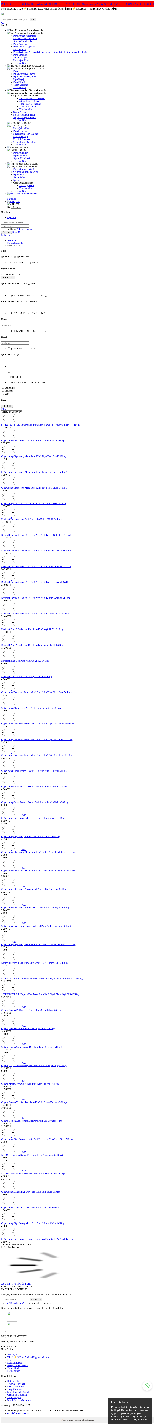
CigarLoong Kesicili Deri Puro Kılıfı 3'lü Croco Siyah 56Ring (43, 1139)
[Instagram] (12, 1321)
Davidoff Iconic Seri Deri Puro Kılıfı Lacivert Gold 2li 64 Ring (40, 582)
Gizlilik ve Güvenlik (17, 1394)
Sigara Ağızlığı (20, 112)
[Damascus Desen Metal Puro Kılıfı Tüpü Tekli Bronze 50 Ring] (11, 721)
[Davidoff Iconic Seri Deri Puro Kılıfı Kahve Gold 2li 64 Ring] (11, 611)
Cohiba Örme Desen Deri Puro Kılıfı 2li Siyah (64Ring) (35, 1047)
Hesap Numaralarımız (17, 1365)
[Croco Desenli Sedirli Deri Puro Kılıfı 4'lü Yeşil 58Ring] (11, 768)
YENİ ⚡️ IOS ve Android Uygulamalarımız (28, 1357)
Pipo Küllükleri (20, 155)
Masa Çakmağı (20, 136)
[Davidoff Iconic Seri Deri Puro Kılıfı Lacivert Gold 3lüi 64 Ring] (11, 548)
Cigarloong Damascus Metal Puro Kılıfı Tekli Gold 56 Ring (42, 926)
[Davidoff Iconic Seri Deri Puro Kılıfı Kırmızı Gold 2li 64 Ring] (11, 595)
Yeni (7, 394)
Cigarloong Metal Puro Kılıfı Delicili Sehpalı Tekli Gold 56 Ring (44, 944)
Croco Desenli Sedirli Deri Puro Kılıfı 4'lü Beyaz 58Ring (40, 786)
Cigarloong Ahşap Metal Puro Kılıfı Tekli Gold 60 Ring (40, 889)
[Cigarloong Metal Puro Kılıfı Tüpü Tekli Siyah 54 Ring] (11, 485)
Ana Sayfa (12, 1354)
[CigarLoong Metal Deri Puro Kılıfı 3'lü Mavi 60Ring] (11, 1220)
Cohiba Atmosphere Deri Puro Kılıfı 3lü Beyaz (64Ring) (36, 1120)
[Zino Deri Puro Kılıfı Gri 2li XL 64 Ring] (11, 658)
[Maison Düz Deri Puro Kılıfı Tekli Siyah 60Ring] (11, 1189)
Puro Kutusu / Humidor (24, 35)
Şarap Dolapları (20, 57)
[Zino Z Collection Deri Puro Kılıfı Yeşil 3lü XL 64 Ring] (11, 642)
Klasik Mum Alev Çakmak (26, 133)
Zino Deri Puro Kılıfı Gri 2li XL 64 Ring (29, 660)
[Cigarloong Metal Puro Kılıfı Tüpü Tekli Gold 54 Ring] (11, 453)
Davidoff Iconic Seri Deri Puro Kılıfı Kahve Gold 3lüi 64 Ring (40, 535)
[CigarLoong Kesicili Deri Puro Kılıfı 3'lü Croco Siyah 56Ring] (11, 1136)
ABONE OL (36, 1300)
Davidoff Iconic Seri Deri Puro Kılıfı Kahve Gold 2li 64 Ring (39, 613)
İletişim (10, 1360)
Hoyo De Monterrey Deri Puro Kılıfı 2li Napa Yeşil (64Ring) (38, 1065)
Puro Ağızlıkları (20, 60)
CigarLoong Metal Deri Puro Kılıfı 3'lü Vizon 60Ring (39, 818)
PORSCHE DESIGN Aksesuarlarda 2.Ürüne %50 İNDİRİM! (56, 4)
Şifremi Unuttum (25, 229)
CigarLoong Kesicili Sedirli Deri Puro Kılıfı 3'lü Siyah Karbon (43, 1239)
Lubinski (5, 963)
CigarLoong (7, 440)
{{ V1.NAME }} (29, 295)
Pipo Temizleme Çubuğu (25, 76)
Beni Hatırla (11, 229)
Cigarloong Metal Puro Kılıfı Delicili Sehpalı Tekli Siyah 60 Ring (44, 870)
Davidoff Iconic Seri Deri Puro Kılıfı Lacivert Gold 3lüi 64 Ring (41, 550)
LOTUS (5, 1155)
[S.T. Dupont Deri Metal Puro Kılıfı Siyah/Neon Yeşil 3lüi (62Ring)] (11, 991)
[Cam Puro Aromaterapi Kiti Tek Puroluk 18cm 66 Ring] (11, 500)
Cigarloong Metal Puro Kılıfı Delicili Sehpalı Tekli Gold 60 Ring (44, 852)
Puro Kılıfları (19, 49)
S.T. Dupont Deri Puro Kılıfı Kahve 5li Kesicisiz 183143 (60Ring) (48, 425)
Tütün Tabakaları (27, 106)
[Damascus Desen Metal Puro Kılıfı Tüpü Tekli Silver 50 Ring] (11, 736)
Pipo (15, 71)
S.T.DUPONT (8, 425)
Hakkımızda (13, 1381)
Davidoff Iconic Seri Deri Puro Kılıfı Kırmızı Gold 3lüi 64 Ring (40, 566)
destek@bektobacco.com (19, 1413)
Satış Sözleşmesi (15, 1389)
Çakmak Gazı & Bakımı (24, 142)
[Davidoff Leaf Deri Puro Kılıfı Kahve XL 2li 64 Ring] (11, 516)
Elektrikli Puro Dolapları (25, 38)
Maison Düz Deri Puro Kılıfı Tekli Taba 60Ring (36, 1207)
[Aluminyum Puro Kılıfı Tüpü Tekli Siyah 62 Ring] (11, 705)
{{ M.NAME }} (28, 348)
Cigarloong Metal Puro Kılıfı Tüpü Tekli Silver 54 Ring (40, 472)
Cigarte (4, 1010)
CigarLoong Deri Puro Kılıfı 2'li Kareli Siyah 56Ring (38, 440)
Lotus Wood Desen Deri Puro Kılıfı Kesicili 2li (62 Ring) (37, 1173)
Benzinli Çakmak (21, 139)
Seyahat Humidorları (23, 41)
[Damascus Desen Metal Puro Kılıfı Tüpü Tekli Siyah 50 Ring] (11, 752)
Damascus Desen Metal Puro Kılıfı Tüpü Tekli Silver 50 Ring (43, 739)
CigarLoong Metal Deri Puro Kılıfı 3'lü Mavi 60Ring (38, 1223)
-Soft (64, 1420)
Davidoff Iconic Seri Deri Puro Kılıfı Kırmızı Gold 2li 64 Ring (40, 598)
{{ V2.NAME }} (29, 313)
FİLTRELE (7, 406)
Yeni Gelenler (29, 193)
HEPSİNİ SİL (8, 277)
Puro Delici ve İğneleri (24, 46)
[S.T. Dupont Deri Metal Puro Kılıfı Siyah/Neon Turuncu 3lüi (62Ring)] (11, 976)
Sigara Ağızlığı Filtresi (24, 114)
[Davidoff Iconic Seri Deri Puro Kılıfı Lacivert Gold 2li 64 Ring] (11, 579)
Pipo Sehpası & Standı (24, 74)
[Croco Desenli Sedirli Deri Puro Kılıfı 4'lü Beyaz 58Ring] (11, 784)
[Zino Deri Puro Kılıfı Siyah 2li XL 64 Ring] (11, 673)
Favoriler (11, 198)
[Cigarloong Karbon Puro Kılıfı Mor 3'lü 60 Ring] (11, 833)
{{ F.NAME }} (28, 382)
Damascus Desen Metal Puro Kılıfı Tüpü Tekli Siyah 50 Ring (42, 755)
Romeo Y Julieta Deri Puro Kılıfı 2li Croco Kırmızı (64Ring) (38, 1102)
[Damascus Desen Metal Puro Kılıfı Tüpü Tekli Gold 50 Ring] (11, 689)
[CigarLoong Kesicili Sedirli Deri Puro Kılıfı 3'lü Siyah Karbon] (11, 1236)
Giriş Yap (6, 232)
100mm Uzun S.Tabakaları (32, 98)
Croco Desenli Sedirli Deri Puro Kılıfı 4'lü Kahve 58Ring (40, 802)
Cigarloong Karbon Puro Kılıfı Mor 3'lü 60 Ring (36, 836)
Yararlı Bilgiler (14, 1368)
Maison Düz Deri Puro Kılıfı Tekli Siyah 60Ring (36, 1192)
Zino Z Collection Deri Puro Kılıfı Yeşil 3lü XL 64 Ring (37, 645)
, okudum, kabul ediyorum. (28, 1303)
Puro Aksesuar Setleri (23, 169)
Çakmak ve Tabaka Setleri (25, 172)
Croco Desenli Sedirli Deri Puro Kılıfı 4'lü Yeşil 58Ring (40, 771)
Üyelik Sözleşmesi (16, 1386)
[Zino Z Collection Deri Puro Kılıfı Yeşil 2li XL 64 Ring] (11, 626)
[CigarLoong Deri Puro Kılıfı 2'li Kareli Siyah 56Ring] (11, 438)
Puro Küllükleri (20, 153)
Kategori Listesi (14, 1362)
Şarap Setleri (19, 177)
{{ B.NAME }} (28, 331)
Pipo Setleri (18, 174)
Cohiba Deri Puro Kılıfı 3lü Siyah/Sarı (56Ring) (32, 1028)
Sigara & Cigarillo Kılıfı (24, 117)
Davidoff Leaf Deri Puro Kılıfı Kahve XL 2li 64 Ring (36, 519)
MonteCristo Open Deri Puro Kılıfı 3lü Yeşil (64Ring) (34, 1084)
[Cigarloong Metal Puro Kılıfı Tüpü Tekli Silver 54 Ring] (11, 469)
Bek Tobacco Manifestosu (19, 1400)
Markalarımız (13, 1371)
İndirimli (9, 391)
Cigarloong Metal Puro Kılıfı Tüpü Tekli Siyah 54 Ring (40, 487)
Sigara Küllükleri (21, 158)
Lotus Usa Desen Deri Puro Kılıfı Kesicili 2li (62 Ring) (36, 1155)
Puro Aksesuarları (15, 243)
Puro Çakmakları (21, 128)
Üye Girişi (12, 217)
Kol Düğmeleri (26, 185)
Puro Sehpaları (20, 55)
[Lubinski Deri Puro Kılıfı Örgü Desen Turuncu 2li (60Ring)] (11, 960)
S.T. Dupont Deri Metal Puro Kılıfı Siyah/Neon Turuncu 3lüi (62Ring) (49, 978)
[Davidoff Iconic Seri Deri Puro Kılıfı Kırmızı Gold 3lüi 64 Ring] (11, 563)
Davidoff (5, 519)
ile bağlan (5, 235)
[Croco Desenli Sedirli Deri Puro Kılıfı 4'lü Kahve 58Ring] (11, 799)
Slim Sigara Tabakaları (30, 104)
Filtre (3, 409)
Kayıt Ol (16, 232)
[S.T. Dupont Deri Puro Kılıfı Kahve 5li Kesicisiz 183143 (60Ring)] (11, 422)
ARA (33, 19)
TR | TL (15, 201)
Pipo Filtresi (19, 82)
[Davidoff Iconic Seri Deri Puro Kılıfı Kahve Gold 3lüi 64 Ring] (11, 532)
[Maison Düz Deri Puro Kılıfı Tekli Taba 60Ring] (11, 1205)
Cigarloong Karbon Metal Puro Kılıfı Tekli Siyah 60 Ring (41, 907)
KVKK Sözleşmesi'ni (15, 1303)
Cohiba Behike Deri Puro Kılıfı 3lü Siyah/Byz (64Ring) (35, 1010)
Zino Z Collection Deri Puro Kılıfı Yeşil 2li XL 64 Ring (36, 629)
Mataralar (17, 180)
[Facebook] (12, 1331)
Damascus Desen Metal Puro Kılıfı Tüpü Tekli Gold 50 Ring (42, 692)
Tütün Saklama (20, 84)
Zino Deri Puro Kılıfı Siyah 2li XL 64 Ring (31, 676)
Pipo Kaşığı (19, 79)
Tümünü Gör (19, 63)
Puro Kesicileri (20, 44)
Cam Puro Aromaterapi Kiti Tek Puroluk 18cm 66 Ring (39, 503)
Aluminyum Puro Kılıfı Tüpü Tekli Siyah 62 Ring (37, 708)
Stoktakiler (10, 388)
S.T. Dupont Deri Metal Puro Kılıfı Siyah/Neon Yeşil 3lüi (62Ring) (48, 994)
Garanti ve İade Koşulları (19, 1392)
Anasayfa (11, 240)
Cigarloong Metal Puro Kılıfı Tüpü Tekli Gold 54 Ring (39, 456)
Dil (8, 207)
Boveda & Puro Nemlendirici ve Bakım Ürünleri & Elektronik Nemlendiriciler (50, 52)
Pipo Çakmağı (20, 131)
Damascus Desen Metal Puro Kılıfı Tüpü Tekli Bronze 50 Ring (43, 723)
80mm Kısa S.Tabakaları (31, 101)
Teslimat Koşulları (16, 1384)
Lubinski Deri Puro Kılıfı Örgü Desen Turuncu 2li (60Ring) (39, 963)
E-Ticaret (70, 1420)
